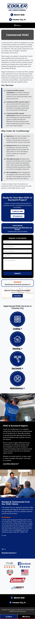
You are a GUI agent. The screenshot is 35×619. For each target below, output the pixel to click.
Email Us (27, 616)
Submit (17, 273)
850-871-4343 (19, 15)
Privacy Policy (22, 611)
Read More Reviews (8, 553)
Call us (9, 616)
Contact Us (18, 216)
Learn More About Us (10, 464)
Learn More (17, 296)
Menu (18, 25)
